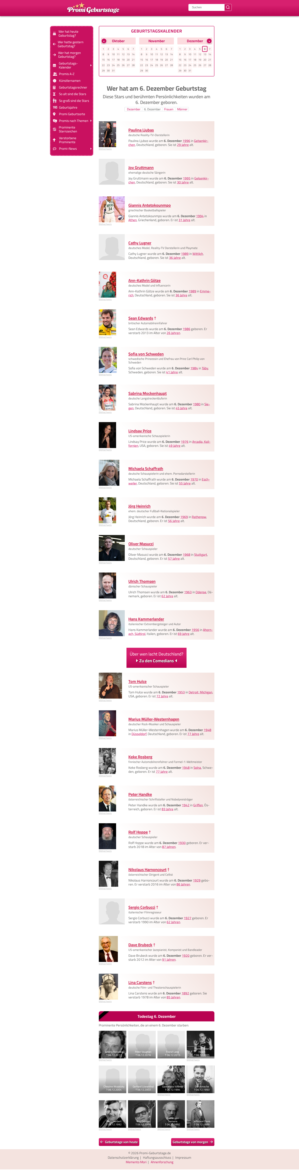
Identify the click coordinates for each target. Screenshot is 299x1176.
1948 (207, 730)
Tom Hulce (137, 681)
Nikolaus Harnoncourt (147, 869)
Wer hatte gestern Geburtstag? (70, 44)
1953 (181, 692)
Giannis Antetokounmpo (149, 205)
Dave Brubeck (140, 944)
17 (113, 59)
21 (133, 59)
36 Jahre (175, 258)
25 (118, 65)
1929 (197, 880)
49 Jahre (174, 445)
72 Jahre (162, 696)
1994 (200, 216)
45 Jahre (181, 408)
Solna (197, 767)
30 (108, 70)
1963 (188, 592)
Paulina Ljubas (141, 130)
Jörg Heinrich (139, 506)
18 (118, 59)
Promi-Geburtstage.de (155, 1153)
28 (133, 65)
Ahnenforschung (162, 1162)
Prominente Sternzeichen (68, 129)
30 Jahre (183, 182)
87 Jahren (169, 847)
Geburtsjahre (68, 107)
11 (118, 54)
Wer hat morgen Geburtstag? (69, 54)
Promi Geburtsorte (72, 114)
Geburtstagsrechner (73, 87)
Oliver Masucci (141, 543)
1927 (187, 918)
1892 (185, 993)
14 (133, 54)
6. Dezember (152, 109)
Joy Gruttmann (141, 167)
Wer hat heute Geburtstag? (68, 33)
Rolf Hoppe (138, 832)
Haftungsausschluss (157, 1157)
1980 (197, 404)
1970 (194, 479)
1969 (184, 517)
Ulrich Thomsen (142, 581)
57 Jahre (174, 558)
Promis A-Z (66, 73)
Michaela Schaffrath (145, 468)
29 (103, 70)
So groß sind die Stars (74, 100)
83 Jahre (167, 809)
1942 (185, 805)
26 (123, 65)
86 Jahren (183, 884)
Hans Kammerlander (146, 619)
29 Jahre (183, 145)
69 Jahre (183, 634)
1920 (185, 955)
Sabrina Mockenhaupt (147, 393)
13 (128, 54)
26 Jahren (173, 333)
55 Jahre (185, 483)
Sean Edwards (140, 318)
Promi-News (68, 148)
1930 (182, 843)
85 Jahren (173, 997)
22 (103, 65)
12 (123, 54)
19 (123, 59)
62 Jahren (173, 922)
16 (108, 59)
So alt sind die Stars (72, 93)
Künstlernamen (69, 80)
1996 (186, 141)
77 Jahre (193, 734)
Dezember (133, 109)
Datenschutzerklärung (123, 1157)
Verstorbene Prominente (67, 140)
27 (128, 65)
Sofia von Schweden (146, 354)
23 (108, 65)
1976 (184, 442)
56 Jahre (174, 521)
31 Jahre (184, 220)
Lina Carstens (140, 982)
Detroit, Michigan (200, 692)
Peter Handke (140, 794)
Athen (132, 220)
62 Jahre (167, 596)
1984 (194, 368)
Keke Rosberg (140, 756)
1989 (185, 254)
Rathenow (199, 517)
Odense (201, 592)
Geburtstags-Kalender (68, 65)
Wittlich (197, 254)
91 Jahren (169, 959)
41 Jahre (172, 372)
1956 (195, 630)
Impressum (183, 1157)
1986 (186, 329)
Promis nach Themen (73, 120)
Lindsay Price (139, 431)
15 (103, 59)
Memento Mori (136, 1162)
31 (113, 70)
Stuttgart (200, 554)
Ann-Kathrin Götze (144, 280)
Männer (182, 109)
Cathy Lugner (139, 243)
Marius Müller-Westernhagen (153, 719)
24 (113, 65)
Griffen (198, 805)
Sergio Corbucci (141, 907)
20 (128, 59)
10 (113, 54)
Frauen (168, 109)
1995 (187, 178)
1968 (186, 554)
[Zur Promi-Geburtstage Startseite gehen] (93, 7)
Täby (205, 368)
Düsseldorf (139, 734)
